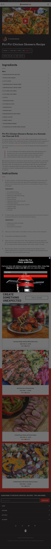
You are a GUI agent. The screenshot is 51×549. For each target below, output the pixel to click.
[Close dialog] (49, 258)
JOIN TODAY (25, 276)
